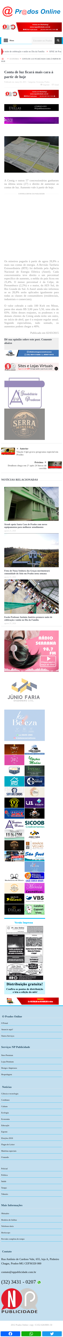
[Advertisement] (31, 228)
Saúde (3, 1181)
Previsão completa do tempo (13, 1239)
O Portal (4, 1023)
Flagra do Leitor (8, 1144)
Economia (40, 82)
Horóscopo (5, 1232)
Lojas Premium (7, 1062)
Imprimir (46, 85)
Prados (47, 82)
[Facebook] (10, 1333)
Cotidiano (5, 1100)
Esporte (4, 1132)
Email (57, 85)
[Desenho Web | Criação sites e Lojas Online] (19, 1300)
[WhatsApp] (31, 1333)
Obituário (5, 1213)
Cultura (4, 1106)
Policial (4, 1168)
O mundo (5, 1157)
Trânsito (4, 1194)
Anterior (24, 448)
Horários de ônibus (9, 1220)
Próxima (39, 462)
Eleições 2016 (7, 1138)
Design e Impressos (9, 1068)
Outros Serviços (7, 1036)
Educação (5, 1125)
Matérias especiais (8, 1151)
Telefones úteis (7, 1226)
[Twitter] (52, 1333)
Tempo (4, 1188)
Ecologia (5, 1113)
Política (4, 1175)
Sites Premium (7, 1055)
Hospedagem (6, 1074)
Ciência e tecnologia (9, 1093)
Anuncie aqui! (7, 1029)
